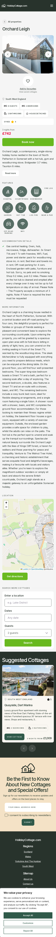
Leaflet (25, 569)
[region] (28, 912)
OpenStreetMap (37, 569)
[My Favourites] (46, 6)
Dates (8, 610)
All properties (14, 21)
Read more (10, 173)
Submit (28, 822)
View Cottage (14, 737)
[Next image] (48, 54)
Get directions (15, 576)
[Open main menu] (52, 6)
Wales (28, 856)
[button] (28, 532)
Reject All (28, 931)
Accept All (28, 915)
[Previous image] (8, 54)
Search (28, 642)
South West (28, 866)
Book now (28, 142)
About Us (28, 879)
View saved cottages (28, 92)
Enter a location (14, 595)
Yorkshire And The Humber (28, 861)
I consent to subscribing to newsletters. (29, 815)
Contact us (28, 884)
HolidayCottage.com (17, 5)
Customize (28, 923)
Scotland (28, 852)
